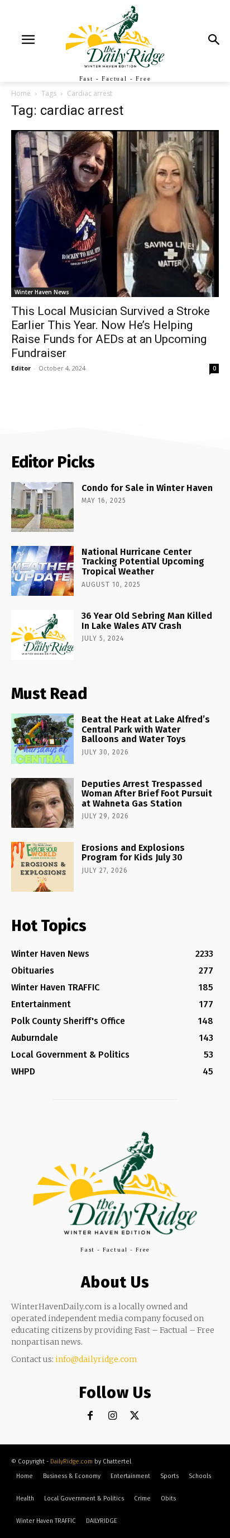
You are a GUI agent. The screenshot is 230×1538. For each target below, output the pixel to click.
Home (21, 93)
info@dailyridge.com (96, 1359)
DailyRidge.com (71, 1461)
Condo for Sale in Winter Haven (147, 488)
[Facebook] (90, 1416)
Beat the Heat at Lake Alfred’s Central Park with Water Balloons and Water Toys (146, 729)
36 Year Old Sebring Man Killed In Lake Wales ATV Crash (147, 620)
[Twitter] (134, 1416)
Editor (21, 368)
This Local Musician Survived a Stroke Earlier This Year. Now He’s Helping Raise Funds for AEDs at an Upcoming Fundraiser (110, 332)
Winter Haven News (42, 292)
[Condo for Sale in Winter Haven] (42, 507)
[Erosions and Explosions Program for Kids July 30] (42, 867)
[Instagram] (112, 1416)
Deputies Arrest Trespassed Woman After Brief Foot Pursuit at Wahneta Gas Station (147, 794)
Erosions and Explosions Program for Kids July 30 (133, 852)
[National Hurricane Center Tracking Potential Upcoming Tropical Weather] (42, 571)
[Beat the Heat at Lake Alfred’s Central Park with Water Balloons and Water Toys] (42, 738)
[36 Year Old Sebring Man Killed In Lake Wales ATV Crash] (42, 635)
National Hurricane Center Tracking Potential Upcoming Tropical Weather (143, 561)
